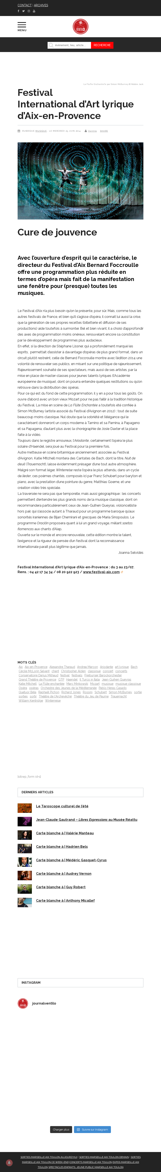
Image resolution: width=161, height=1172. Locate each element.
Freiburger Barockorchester (103, 675)
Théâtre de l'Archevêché (55, 696)
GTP (61, 679)
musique (107, 683)
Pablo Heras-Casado (113, 688)
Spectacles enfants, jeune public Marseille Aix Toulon (85, 1167)
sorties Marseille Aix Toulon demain (104, 1157)
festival (65, 675)
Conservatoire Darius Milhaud (38, 675)
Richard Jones (71, 692)
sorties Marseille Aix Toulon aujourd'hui (49, 1157)
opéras (34, 688)
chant (55, 671)
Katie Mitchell (28, 683)
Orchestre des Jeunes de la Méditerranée (69, 688)
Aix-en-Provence (36, 667)
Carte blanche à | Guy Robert (61, 887)
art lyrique (122, 667)
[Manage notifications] (9, 1162)
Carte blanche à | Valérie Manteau (65, 833)
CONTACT (25, 5)
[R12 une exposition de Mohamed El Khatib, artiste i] (48, 1105)
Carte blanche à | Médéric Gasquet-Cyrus (71, 860)
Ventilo (92, 131)
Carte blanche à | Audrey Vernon (63, 874)
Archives (41, 5)
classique (94, 671)
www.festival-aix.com (101, 572)
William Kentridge (31, 700)
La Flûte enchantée (51, 683)
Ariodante (106, 667)
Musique (41, 131)
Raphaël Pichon (48, 692)
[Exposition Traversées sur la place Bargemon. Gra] (48, 1031)
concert (108, 671)
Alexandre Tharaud (62, 667)
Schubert (101, 692)
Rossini (87, 692)
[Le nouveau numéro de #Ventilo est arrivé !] (112, 1031)
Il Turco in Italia (90, 679)
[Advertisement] (80, 615)
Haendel (72, 679)
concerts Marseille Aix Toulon (90, 1162)
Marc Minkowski (77, 683)
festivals (77, 675)
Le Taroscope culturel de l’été (62, 806)
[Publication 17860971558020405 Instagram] (112, 1068)
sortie (138, 692)
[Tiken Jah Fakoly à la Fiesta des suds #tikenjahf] (48, 1068)
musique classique (128, 683)
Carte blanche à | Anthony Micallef (65, 901)
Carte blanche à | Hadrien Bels (62, 847)
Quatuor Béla (27, 692)
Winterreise (53, 700)
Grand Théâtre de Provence (37, 679)
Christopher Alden (73, 671)
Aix (21, 667)
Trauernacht (119, 696)
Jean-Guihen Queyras (116, 679)
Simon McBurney (120, 692)
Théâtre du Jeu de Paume (91, 696)
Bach (134, 667)
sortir (33, 696)
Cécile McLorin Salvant (34, 671)
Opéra (23, 688)
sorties (23, 696)
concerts (121, 671)
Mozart (95, 683)
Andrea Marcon (87, 667)
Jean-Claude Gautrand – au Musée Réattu (86, 820)
